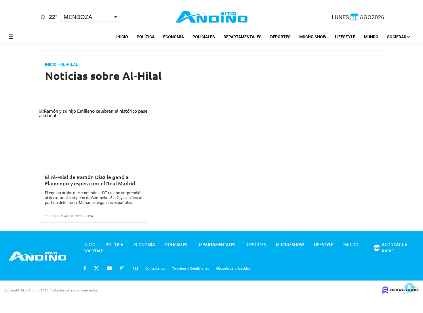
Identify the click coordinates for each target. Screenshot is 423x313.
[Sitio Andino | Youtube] (21, 2)
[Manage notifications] (409, 287)
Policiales (204, 36)
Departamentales (243, 36)
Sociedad (397, 37)
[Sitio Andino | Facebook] (1, 2)
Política (146, 36)
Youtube (109, 268)
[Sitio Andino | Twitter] (9, 3)
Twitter (96, 268)
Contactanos (155, 268)
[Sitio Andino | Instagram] (30, 2)
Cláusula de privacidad (233, 268)
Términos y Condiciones (190, 268)
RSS (135, 268)
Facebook (84, 268)
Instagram (122, 268)
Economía (173, 36)
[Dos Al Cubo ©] (400, 292)
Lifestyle (345, 36)
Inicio (122, 36)
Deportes (280, 36)
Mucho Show (312, 36)
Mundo (371, 36)
